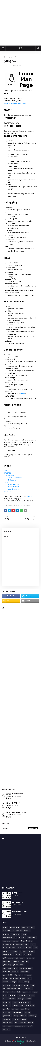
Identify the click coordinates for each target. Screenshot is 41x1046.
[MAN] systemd (17, 794)
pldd (22, 1006)
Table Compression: (15, 478)
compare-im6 (7, 938)
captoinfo (16, 934)
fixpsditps (12, 948)
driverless (19, 944)
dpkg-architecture (26, 941)
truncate (23, 1023)
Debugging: (12, 480)
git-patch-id (15, 961)
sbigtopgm (6, 1019)
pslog (15, 1016)
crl (15, 938)
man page (9, 57)
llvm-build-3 (27, 989)
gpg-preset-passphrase (10, 972)
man (21, 505)
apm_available (14, 927)
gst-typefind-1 (7, 975)
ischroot (5, 982)
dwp (26, 944)
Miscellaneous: (13, 489)
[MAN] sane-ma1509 (19, 812)
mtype (15, 1002)
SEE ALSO (7, 491)
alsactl (5, 927)
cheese (24, 934)
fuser (35, 948)
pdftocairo (6, 1006)
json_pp (13, 982)
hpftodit (22, 978)
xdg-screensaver (20, 1026)
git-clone (18, 955)
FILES (6, 482)
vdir (4, 1026)
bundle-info (6, 934)
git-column (27, 955)
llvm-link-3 (6, 992)
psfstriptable (7, 1016)
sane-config (32, 1016)
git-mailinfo (30, 958)
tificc (16, 1023)
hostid (5, 978)
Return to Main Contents (17, 103)
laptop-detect (17, 985)
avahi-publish (17, 931)
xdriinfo (30, 1026)
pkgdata (15, 1006)
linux (17, 505)
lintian (26, 985)
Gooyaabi (20, 1043)
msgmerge (6, 1002)
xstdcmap (6, 1029)
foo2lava (21, 948)
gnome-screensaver (26, 968)
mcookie (31, 995)
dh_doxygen (32, 938)
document (11, 505)
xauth (10, 1026)
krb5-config (6, 985)
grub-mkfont (24, 972)
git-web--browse (18, 965)
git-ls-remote (20, 958)
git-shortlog (6, 965)
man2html (29, 496)
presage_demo (17, 1012)
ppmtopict (6, 1012)
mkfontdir (12, 999)
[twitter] (30, 596)
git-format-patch (8, 958)
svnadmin (16, 1019)
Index (6, 103)
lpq (29, 992)
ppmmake (15, 1009)
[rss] (11, 601)
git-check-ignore (8, 955)
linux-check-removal (9, 989)
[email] (30, 601)
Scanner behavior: (14, 484)
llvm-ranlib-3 (16, 992)
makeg (35, 992)
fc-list (5, 948)
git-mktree (6, 961)
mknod (28, 999)
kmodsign (26, 982)
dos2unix (15, 941)
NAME (6, 471)
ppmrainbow (25, 1009)
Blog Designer (21, 1041)
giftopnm (23, 951)
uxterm (30, 1023)
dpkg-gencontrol (8, 944)
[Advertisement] (20, 22)
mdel (4, 999)
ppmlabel (6, 1009)
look (24, 992)
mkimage (21, 999)
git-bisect (31, 951)
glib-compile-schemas (10, 968)
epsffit (33, 944)
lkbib (19, 989)
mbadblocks (21, 995)
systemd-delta (7, 1023)
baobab (26, 931)
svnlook (24, 1019)
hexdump (28, 975)
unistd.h (22, 394)
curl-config (22, 938)
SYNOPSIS (7, 473)
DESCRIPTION (9, 475)
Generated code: (14, 487)
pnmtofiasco (30, 1006)
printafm (27, 1012)
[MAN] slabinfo (17, 803)
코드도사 (8, 66)
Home (18, 1037)
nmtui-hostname (24, 1002)
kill (19, 982)
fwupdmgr (6, 951)
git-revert (25, 961)
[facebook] (11, 596)
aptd (23, 927)
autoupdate (7, 931)
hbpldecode (18, 975)
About (24, 1037)
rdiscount (23, 1016)
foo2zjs (28, 948)
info (29, 978)
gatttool (14, 951)
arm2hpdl (30, 927)
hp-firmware (14, 978)
